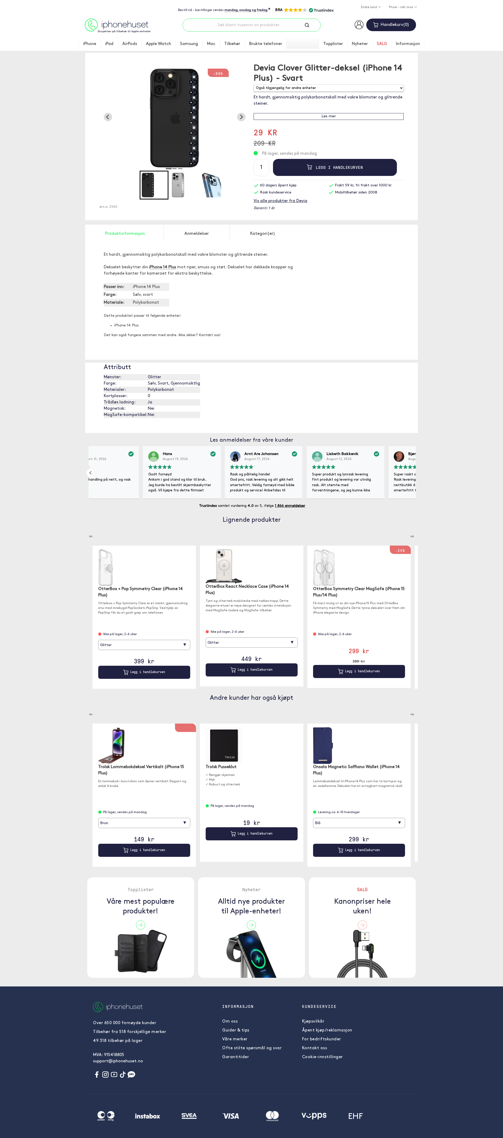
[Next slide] (241, 117)
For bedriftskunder (321, 1039)
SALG (382, 44)
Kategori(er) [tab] (262, 234)
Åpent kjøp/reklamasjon (327, 1030)
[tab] (169, 168)
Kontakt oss (314, 1048)
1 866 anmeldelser (290, 506)
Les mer (328, 116)
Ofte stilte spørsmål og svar (252, 1048)
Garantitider (235, 1057)
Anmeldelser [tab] (196, 234)
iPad (109, 44)
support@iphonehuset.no (118, 1061)
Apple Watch (158, 44)
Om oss (230, 1021)
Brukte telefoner (265, 44)
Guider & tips (235, 1030)
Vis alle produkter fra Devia (280, 201)
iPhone (89, 44)
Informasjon (408, 44)
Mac (211, 44)
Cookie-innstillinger (322, 1057)
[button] (304, 10)
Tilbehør (232, 44)
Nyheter (360, 44)
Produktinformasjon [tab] (125, 234)
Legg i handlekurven (338, 167)
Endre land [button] (369, 7)
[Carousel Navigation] (87, 534)
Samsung (189, 44)
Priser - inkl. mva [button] (401, 7)
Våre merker (235, 1039)
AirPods (129, 44)
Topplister (333, 44)
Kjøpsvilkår (313, 1021)
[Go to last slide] (108, 117)
